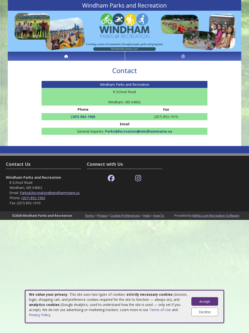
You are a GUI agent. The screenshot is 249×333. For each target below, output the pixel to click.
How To (158, 215)
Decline (205, 312)
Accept (204, 301)
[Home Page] (66, 56)
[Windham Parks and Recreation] (124, 31)
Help (146, 215)
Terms (89, 215)
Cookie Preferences (125, 215)
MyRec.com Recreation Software (215, 215)
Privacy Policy (39, 315)
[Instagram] (138, 178)
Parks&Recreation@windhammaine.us (138, 131)
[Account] (183, 56)
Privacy (102, 215)
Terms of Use (160, 309)
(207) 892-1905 (83, 116)
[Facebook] (111, 178)
